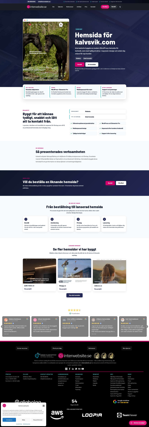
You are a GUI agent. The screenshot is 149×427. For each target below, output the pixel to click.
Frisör (77, 385)
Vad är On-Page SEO (115, 396)
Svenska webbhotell (115, 385)
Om (53, 7)
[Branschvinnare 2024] (104, 356)
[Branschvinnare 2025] (111, 356)
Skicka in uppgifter (133, 391)
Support (130, 394)
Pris (86, 7)
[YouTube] (83, 369)
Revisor (77, 381)
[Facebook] (69, 369)
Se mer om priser (22, 348)
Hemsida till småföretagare (117, 383)
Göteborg (95, 379)
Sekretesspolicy (26, 423)
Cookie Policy (19, 423)
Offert (129, 387)
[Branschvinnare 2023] (97, 356)
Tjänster (60, 7)
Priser (129, 381)
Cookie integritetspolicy (29, 379)
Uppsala (95, 383)
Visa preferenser (38, 420)
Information (131, 379)
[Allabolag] (28, 402)
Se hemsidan (92, 64)
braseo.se (60, 385)
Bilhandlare (78, 387)
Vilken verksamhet (133, 389)
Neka (23, 420)
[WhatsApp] (76, 369)
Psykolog (77, 389)
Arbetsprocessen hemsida (117, 387)
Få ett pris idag (57, 348)
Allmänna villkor (27, 376)
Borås (94, 385)
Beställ (114, 6)
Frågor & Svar (131, 396)
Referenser (69, 7)
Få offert (105, 6)
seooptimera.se (62, 381)
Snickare (77, 376)
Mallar (129, 385)
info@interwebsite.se (46, 379)
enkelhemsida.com (63, 379)
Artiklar (79, 7)
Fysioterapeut (79, 379)
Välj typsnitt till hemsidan (117, 379)
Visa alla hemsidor (74, 295)
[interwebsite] (75, 356)
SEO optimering (132, 383)
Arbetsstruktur (114, 391)
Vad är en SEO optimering (117, 381)
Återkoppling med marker (117, 389)
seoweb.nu (61, 383)
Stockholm (96, 376)
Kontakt (93, 7)
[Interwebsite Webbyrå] (37, 6)
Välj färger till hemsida (116, 376)
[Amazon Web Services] (57, 415)
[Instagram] (66, 369)
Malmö (94, 381)
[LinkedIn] (73, 369)
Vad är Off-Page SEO (115, 394)
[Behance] (79, 369)
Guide (129, 376)
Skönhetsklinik (79, 383)
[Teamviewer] (127, 415)
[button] (43, 406)
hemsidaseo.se (62, 376)
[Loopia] (92, 415)
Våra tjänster (127, 348)
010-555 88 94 (44, 376)
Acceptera (9, 420)
